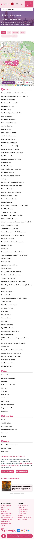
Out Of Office (5, 509)
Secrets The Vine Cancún (9, 199)
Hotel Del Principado (7, 165)
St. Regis (4, 179)
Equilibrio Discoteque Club (9, 429)
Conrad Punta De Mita (8, 359)
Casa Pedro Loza (6, 129)
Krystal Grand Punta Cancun (10, 218)
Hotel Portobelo (6, 109)
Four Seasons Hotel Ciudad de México (12, 182)
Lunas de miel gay (6, 513)
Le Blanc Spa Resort (7, 324)
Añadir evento (22, 511)
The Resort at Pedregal (8, 278)
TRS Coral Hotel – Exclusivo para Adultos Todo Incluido (15, 339)
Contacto (4, 507)
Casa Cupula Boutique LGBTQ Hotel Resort (14, 255)
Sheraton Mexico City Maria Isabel (11, 185)
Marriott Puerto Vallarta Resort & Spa (12, 242)
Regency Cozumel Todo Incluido (11, 353)
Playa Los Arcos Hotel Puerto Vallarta (12, 251)
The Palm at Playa (6, 301)
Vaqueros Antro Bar (7, 408)
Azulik (3, 288)
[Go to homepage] (6, 4)
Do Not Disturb (5, 521)
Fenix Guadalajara (6, 116)
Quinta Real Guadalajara (8, 136)
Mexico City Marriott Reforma (10, 175)
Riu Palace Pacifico (7, 308)
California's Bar (6, 375)
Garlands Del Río (6, 261)
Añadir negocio (23, 509)
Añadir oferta (22, 513)
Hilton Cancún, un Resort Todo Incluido (13, 343)
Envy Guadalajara (6, 426)
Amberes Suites (6, 162)
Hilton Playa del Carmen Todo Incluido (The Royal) (16, 285)
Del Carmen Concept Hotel (9, 103)
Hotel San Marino (6, 245)
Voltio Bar (4, 391)
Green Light (4, 381)
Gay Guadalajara (18, 15)
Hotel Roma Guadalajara (8, 119)
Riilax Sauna (4, 451)
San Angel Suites (6, 268)
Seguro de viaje (6, 523)
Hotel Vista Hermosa (7, 106)
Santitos (3, 388)
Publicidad (21, 507)
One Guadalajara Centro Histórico (11, 113)
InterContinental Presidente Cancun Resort (14, 205)
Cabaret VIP (5, 394)
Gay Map (14, 35)
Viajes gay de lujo (6, 519)
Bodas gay (4, 511)
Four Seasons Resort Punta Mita (11, 356)
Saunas (23, 32)
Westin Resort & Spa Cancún (9, 225)
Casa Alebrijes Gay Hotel (8, 122)
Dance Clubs (15, 32)
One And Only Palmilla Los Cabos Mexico (13, 281)
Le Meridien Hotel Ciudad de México (12, 235)
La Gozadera (5, 401)
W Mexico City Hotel (7, 238)
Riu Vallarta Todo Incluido (9, 304)
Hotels (3, 32)
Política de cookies (7, 517)
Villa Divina (4, 248)
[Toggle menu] (1, 4)
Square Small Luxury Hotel (9, 142)
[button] (16, 61)
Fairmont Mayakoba (7, 334)
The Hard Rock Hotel (7, 189)
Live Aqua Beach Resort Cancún (11, 192)
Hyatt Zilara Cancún (7, 328)
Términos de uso (6, 515)
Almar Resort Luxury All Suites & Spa (12, 152)
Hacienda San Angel (7, 291)
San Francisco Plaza (7, 126)
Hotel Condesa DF (6, 156)
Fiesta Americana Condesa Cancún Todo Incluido (16, 222)
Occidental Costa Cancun (9, 212)
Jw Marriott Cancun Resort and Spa (12, 215)
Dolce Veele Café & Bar (8, 378)
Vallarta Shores (6, 258)
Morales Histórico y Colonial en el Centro (13, 93)
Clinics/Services (6, 35)
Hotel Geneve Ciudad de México (11, 159)
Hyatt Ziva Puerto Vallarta (9, 265)
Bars (9, 32)
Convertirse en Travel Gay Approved (24, 518)
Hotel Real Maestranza (8, 99)
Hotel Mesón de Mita (7, 363)
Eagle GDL (4, 411)
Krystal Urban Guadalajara (9, 132)
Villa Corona (5, 346)
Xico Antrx (4, 433)
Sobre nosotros (6, 505)
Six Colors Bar (5, 398)
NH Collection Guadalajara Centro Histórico (14, 96)
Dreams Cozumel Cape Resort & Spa (12, 349)
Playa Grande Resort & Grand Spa (11, 271)
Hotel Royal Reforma (7, 172)
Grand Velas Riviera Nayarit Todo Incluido (14, 298)
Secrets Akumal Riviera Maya (10, 331)
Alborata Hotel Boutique (8, 139)
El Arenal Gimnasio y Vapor (9, 445)
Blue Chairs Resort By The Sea (10, 149)
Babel (3, 419)
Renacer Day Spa (6, 448)
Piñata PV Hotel (6, 295)
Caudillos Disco (6, 423)
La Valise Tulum (6, 314)
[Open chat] (22, 4)
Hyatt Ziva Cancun (7, 202)
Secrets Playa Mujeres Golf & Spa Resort (13, 232)
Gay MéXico (8, 15)
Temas (3, 525)
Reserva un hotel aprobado (19, 536)
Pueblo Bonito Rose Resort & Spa (11, 275)
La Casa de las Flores (7, 404)
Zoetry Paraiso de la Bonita (9, 228)
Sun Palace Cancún (7, 208)
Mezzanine (4, 311)
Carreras (20, 515)
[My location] (3, 536)
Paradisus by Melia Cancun (9, 195)
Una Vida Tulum (6, 318)
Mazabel (3, 436)
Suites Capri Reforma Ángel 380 (11, 169)
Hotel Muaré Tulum (7, 366)
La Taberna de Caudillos (8, 384)
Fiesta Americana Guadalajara (10, 146)
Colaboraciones (23, 505)
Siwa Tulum (4, 321)
